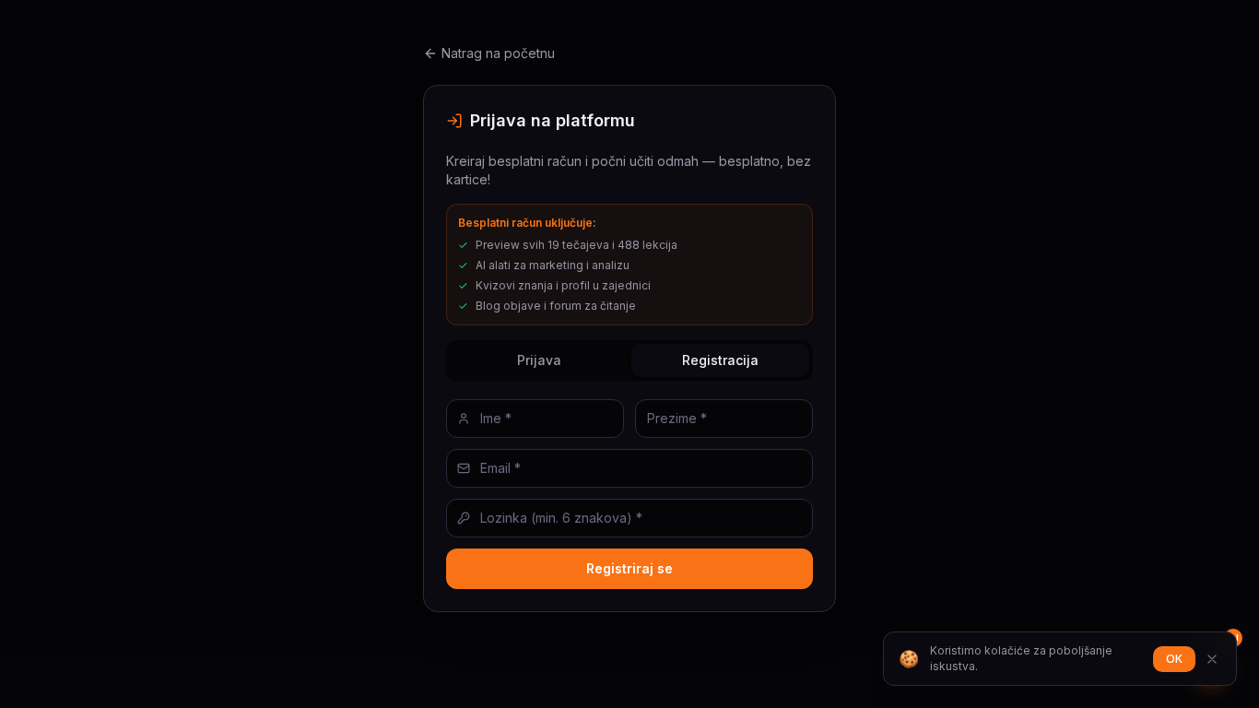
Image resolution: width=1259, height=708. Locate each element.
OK (1174, 659)
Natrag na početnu (498, 53)
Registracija (720, 360)
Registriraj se (629, 568)
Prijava (539, 360)
